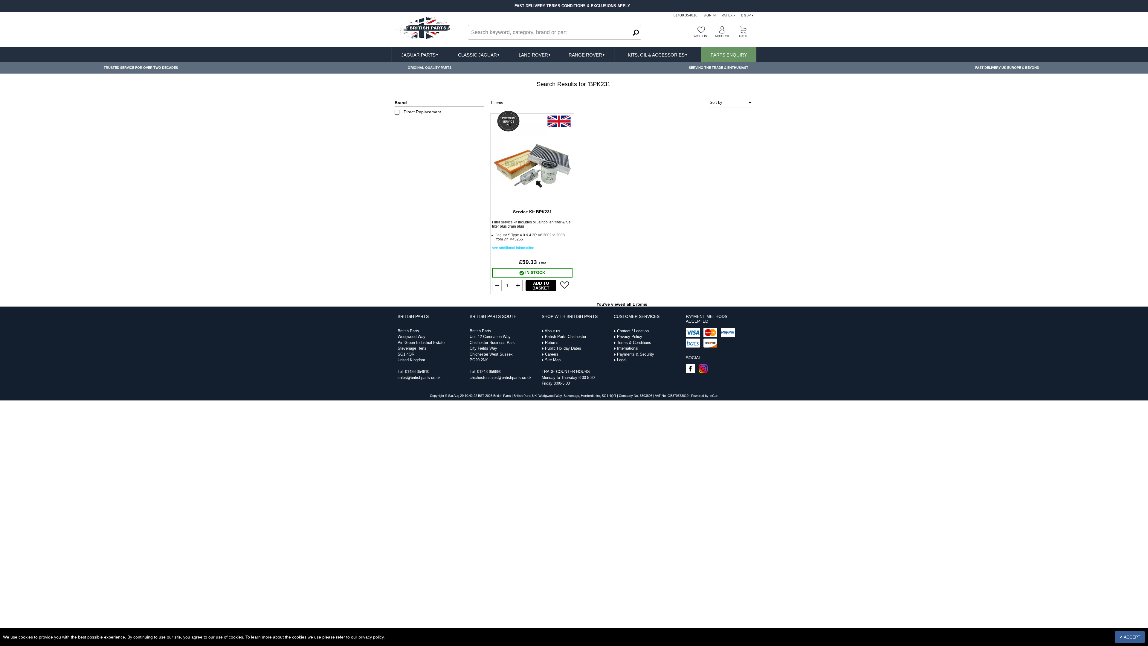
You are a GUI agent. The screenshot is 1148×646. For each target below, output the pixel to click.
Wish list (701, 36)
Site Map (553, 360)
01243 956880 (489, 371)
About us (552, 331)
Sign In (709, 15)
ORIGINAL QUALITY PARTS (429, 67)
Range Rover (587, 54)
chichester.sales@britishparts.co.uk (501, 377)
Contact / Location (633, 331)
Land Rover (535, 54)
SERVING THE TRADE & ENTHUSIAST (718, 67)
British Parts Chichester (565, 336)
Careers (551, 354)
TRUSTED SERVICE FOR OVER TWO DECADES (141, 67)
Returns (551, 342)
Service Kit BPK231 (532, 211)
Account (722, 36)
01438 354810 (417, 371)
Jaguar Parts (420, 54)
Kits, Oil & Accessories (658, 54)
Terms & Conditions (634, 342)
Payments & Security (635, 354)
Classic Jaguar (479, 54)
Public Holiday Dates (563, 348)
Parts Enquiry (729, 54)
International (627, 348)
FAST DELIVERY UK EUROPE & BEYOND (1007, 67)
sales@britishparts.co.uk (419, 377)
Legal (621, 360)
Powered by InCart (704, 395)
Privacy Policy (629, 336)
